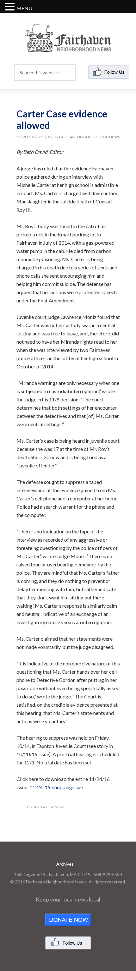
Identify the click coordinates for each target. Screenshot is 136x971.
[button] (10, 7)
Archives (65, 864)
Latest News (53, 806)
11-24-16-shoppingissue (56, 787)
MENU (24, 8)
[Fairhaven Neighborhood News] (68, 47)
